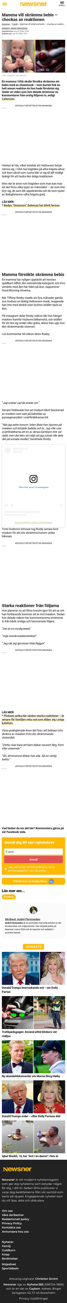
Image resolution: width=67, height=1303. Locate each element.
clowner (9, 896)
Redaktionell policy (15, 1219)
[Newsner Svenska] (33, 4)
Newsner (6, 24)
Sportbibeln (10, 1268)
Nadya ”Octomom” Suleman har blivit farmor (32, 205)
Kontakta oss (11, 1227)
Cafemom (8, 98)
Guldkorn (8, 1250)
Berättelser (10, 1258)
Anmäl (33, 859)
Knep (5, 1254)
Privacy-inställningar (33, 1298)
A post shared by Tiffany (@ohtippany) (33, 522)
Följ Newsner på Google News (30, 881)
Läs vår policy (37, 870)
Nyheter (8, 1242)
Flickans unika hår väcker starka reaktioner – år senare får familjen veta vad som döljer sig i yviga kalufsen (33, 719)
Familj (15, 24)
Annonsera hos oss (15, 1231)
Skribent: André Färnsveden (14, 28)
